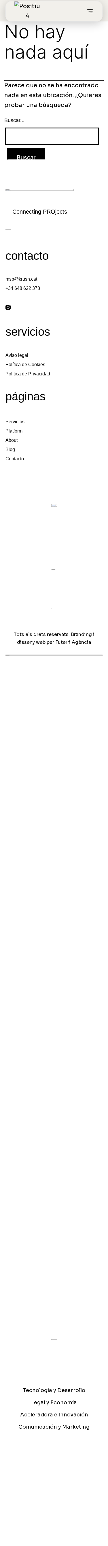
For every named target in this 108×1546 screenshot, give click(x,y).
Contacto (14, 458)
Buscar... (14, 120)
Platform (13, 430)
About (11, 440)
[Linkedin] (21, 307)
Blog (10, 449)
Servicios (14, 421)
